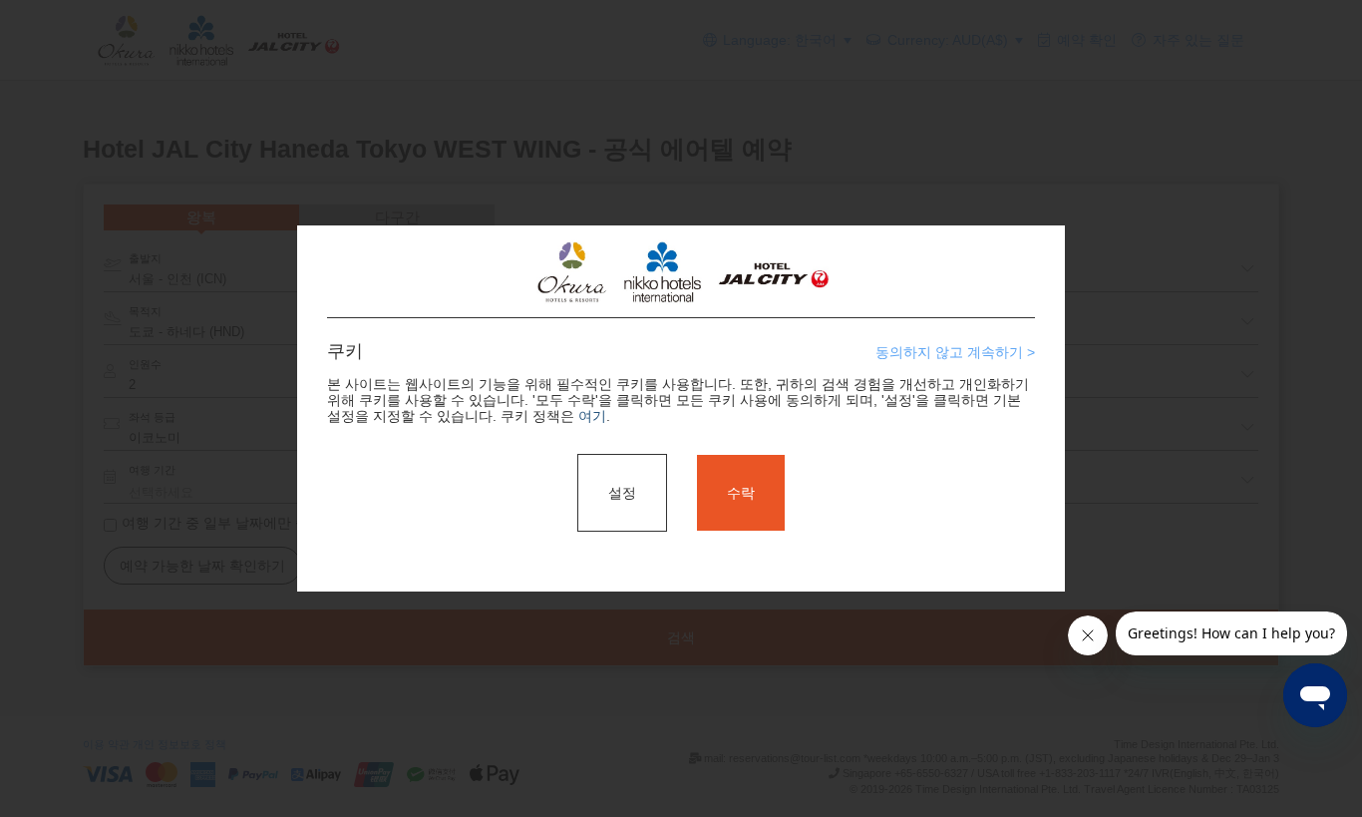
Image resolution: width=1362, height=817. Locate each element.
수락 (741, 493)
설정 (622, 493)
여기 (592, 416)
